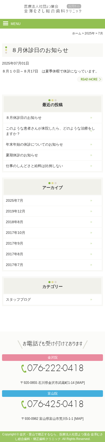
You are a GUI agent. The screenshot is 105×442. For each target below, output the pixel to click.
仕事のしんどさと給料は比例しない (34, 166)
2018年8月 (14, 222)
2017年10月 (15, 233)
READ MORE (89, 79)
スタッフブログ (18, 299)
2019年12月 (15, 211)
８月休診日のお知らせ (24, 118)
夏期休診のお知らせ (22, 155)
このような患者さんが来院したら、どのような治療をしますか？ (50, 131)
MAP (80, 383)
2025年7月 (14, 200)
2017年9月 (14, 243)
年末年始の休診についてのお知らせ (34, 144)
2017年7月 (14, 265)
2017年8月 (14, 254)
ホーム (76, 33)
